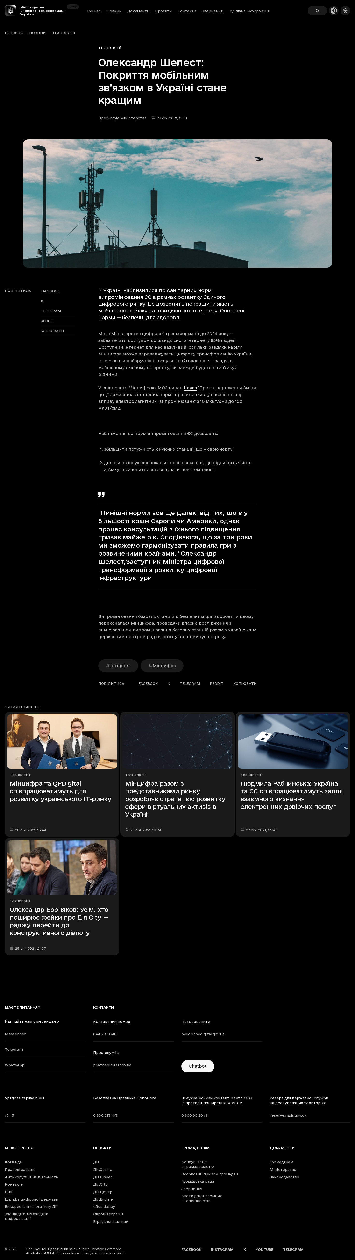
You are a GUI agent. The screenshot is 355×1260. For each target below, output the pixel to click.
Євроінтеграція (108, 1214)
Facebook (191, 1249)
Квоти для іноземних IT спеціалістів (201, 1198)
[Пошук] (317, 10)
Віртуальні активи (110, 1221)
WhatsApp (14, 1065)
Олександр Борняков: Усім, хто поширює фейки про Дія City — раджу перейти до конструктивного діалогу (59, 921)
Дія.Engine (103, 1199)
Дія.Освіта (102, 1169)
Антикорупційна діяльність (31, 1177)
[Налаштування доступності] (345, 10)
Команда (13, 1162)
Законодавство (284, 1177)
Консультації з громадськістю (197, 1164)
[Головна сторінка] (12, 10)
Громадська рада (197, 1181)
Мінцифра (164, 665)
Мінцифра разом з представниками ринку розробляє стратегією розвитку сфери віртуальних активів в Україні (175, 799)
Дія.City (100, 1184)
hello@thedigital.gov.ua (203, 1034)
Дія (96, 1162)
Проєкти (163, 11)
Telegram (14, 1049)
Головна (14, 33)
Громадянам (195, 1148)
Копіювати (52, 331)
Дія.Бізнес (103, 1177)
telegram (51, 311)
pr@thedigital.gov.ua (112, 1065)
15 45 (9, 1115)
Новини (114, 11)
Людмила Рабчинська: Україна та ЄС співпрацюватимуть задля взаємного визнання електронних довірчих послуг (292, 795)
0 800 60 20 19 (194, 1115)
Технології (63, 33)
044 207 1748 (104, 1034)
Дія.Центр (102, 1192)
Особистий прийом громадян (209, 1174)
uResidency (104, 1206)
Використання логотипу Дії (31, 1206)
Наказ (190, 387)
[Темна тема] (334, 10)
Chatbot (197, 1066)
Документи (138, 11)
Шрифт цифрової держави (31, 1199)
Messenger (15, 1034)
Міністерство (19, 1148)
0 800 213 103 (105, 1115)
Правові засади (20, 1169)
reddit (47, 321)
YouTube (264, 1249)
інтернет (120, 665)
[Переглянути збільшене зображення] (177, 203)
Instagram (222, 1249)
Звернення (212, 11)
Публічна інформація (249, 11)
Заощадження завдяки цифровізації (26, 1216)
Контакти (187, 11)
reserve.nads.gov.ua (288, 1115)
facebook (50, 291)
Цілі (8, 1192)
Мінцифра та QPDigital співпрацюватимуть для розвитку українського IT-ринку (60, 791)
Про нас (93, 11)
